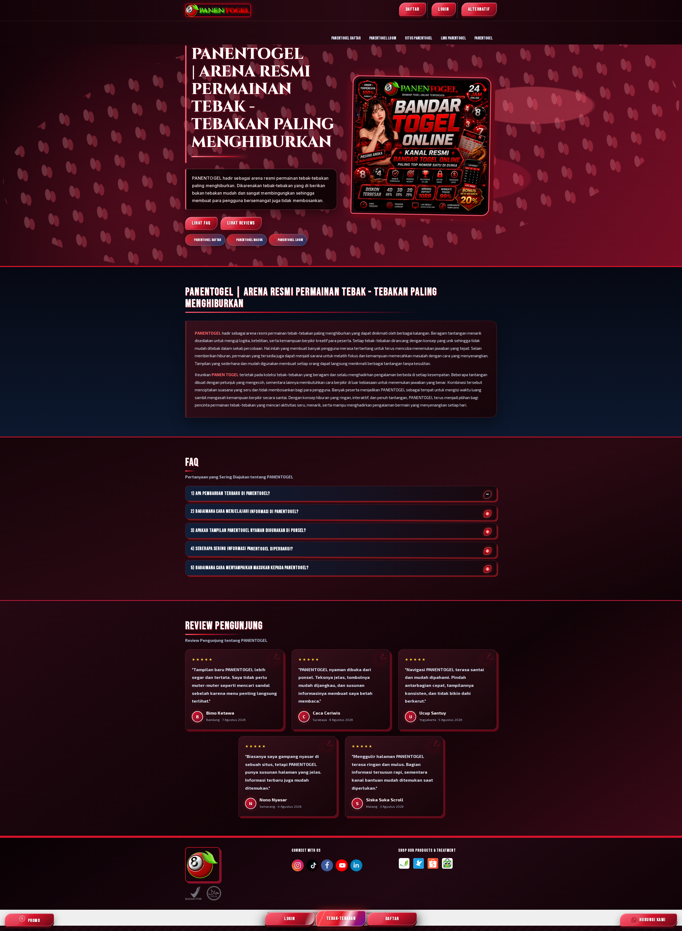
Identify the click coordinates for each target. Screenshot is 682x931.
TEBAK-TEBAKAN (341, 918)
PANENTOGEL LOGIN (382, 38)
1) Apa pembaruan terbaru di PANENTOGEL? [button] (230, 493)
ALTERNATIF (479, 9)
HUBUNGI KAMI (651, 919)
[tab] (341, 493)
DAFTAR (412, 9)
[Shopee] (433, 863)
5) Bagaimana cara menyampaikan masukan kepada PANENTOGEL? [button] (249, 568)
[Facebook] (327, 866)
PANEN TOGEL (225, 374)
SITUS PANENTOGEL (418, 38)
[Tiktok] (312, 867)
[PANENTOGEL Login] (404, 863)
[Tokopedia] (447, 863)
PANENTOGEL (483, 38)
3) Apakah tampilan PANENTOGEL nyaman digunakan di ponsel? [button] (248, 530)
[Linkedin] (356, 865)
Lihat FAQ (201, 223)
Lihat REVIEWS (241, 223)
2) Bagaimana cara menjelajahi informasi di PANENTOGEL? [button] (245, 512)
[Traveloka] (418, 863)
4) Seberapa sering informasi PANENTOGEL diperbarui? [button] (242, 549)
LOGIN (443, 9)
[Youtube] (341, 867)
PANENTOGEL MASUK (249, 240)
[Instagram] (298, 866)
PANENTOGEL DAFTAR (346, 38)
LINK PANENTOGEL (453, 38)
